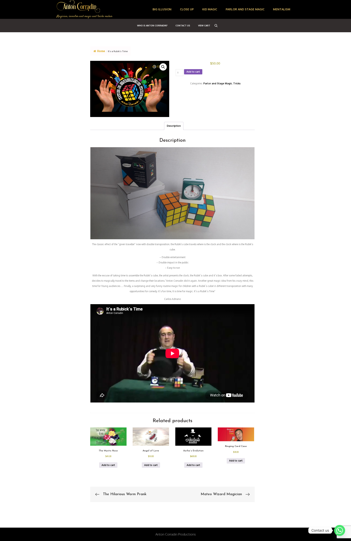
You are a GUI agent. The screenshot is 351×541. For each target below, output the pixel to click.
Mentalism (281, 9)
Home (101, 51)
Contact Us (183, 25)
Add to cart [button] (108, 465)
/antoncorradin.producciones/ (60, 520)
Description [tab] (174, 125)
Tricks (236, 83)
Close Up (187, 9)
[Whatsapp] (339, 530)
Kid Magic (209, 9)
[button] (163, 67)
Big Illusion (162, 9)
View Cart (204, 25)
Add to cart (193, 71)
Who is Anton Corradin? (152, 25)
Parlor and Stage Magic (245, 9)
